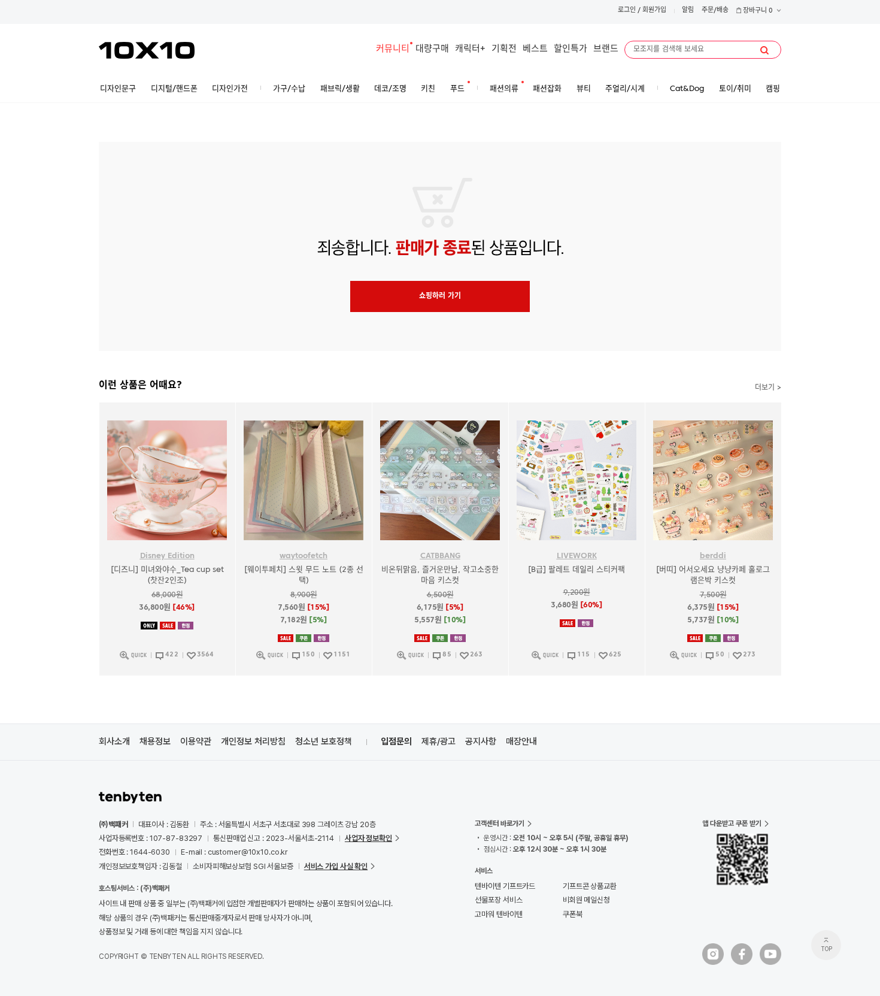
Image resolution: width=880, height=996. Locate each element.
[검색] (764, 50)
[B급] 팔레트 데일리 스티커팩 (576, 570)
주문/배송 (715, 10)
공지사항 (480, 741)
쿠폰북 (572, 914)
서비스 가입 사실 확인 (336, 866)
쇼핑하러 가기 (440, 296)
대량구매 (432, 49)
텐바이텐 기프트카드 (505, 886)
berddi (713, 556)
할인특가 (570, 49)
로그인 (627, 10)
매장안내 (521, 741)
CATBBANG (440, 556)
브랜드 (605, 49)
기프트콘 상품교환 (590, 886)
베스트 (535, 49)
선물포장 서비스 (498, 899)
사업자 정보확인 (368, 838)
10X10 (147, 50)
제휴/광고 (438, 741)
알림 (688, 10)
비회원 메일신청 (586, 899)
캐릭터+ (470, 49)
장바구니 (757, 11)
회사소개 (114, 741)
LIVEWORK (577, 556)
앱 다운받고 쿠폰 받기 (731, 823)
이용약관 (195, 741)
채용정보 (155, 741)
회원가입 (654, 10)
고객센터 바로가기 (499, 823)
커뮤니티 (392, 49)
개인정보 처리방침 (253, 741)
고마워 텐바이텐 (498, 914)
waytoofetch (303, 556)
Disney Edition (167, 556)
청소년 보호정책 (323, 741)
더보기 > (768, 388)
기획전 (504, 49)
